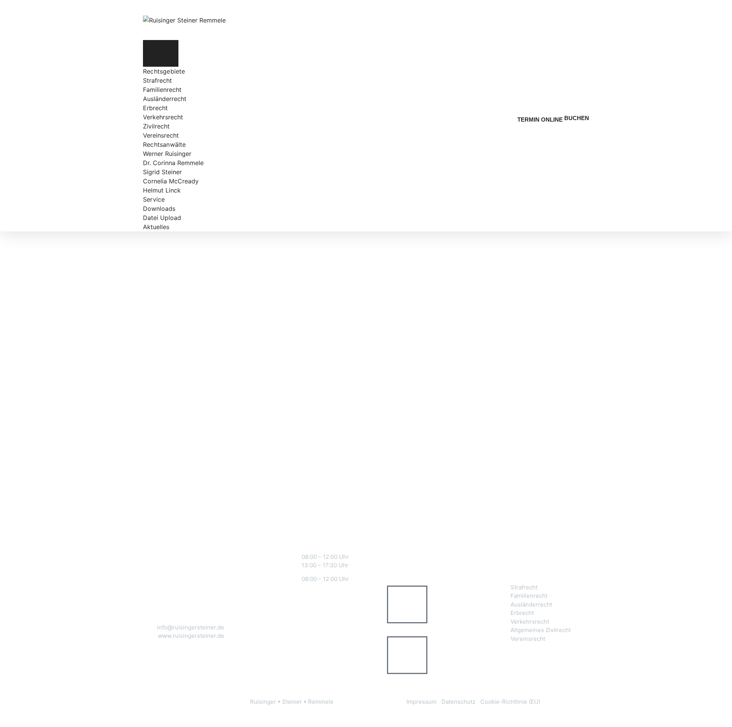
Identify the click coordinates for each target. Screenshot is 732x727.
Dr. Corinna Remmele (173, 163)
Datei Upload (162, 217)
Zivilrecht (156, 126)
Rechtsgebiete (164, 71)
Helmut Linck (162, 190)
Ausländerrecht (164, 99)
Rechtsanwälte (164, 144)
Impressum (421, 701)
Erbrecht (155, 108)
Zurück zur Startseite (361, 424)
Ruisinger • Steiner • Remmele (292, 701)
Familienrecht (162, 89)
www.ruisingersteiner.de (191, 635)
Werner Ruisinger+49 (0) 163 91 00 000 (446, 604)
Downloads (159, 208)
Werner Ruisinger (167, 153)
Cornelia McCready (171, 181)
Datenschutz (458, 701)
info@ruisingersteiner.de (190, 627)
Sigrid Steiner (162, 172)
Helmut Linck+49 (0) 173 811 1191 (443, 655)
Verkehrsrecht (163, 117)
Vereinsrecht (161, 135)
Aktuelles (156, 227)
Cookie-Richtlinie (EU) (510, 701)
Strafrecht (157, 80)
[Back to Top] (715, 714)
